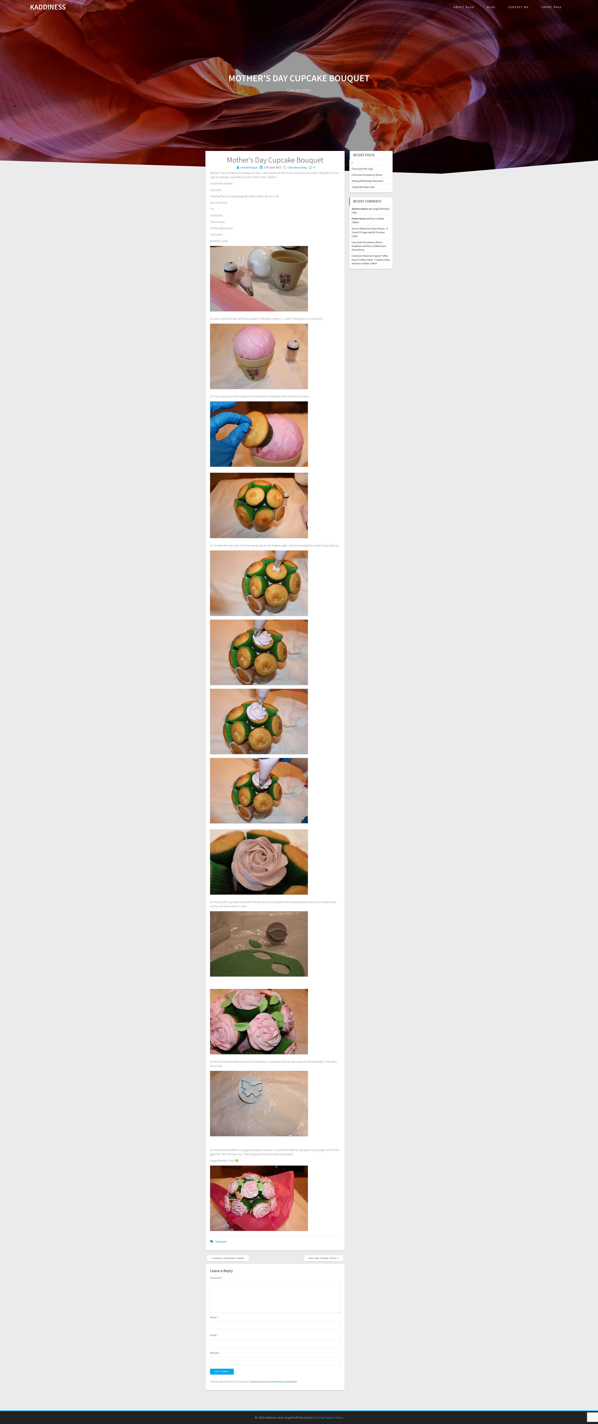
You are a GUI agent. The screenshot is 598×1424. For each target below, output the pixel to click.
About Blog (463, 7)
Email (214, 1335)
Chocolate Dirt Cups (362, 168)
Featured (221, 1241)
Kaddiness (48, 7)
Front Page (551, 7)
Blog (491, 7)
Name (214, 1317)
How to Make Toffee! (366, 263)
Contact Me (518, 7)
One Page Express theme (328, 1417)
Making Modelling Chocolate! (367, 180)
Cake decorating (297, 167)
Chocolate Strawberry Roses (367, 174)
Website (214, 1352)
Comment (216, 1277)
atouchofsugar (249, 167)
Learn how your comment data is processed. (273, 1381)
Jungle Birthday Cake (363, 186)
